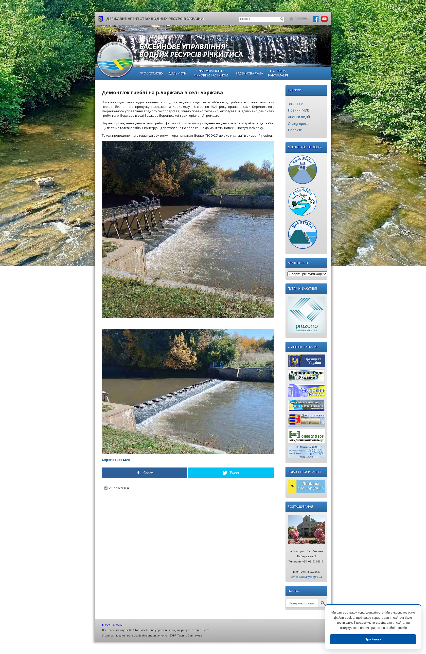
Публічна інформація (278, 73)
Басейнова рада (249, 73)
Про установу (151, 73)
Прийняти (373, 639)
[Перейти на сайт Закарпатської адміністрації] (306, 421)
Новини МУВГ (299, 110)
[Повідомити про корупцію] (306, 487)
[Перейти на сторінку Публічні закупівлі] (306, 316)
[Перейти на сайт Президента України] (306, 362)
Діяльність (177, 73)
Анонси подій (299, 116)
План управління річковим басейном (211, 73)
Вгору (106, 624)
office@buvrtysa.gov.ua (306, 577)
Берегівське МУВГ (117, 459)
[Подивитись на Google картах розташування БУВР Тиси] (306, 530)
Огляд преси (298, 123)
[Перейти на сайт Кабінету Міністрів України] (306, 391)
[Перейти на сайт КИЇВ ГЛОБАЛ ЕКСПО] (306, 453)
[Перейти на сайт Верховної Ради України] (306, 377)
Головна (301, 18)
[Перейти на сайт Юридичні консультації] (306, 437)
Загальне (295, 103)
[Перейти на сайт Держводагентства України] (306, 406)
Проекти (295, 130)
